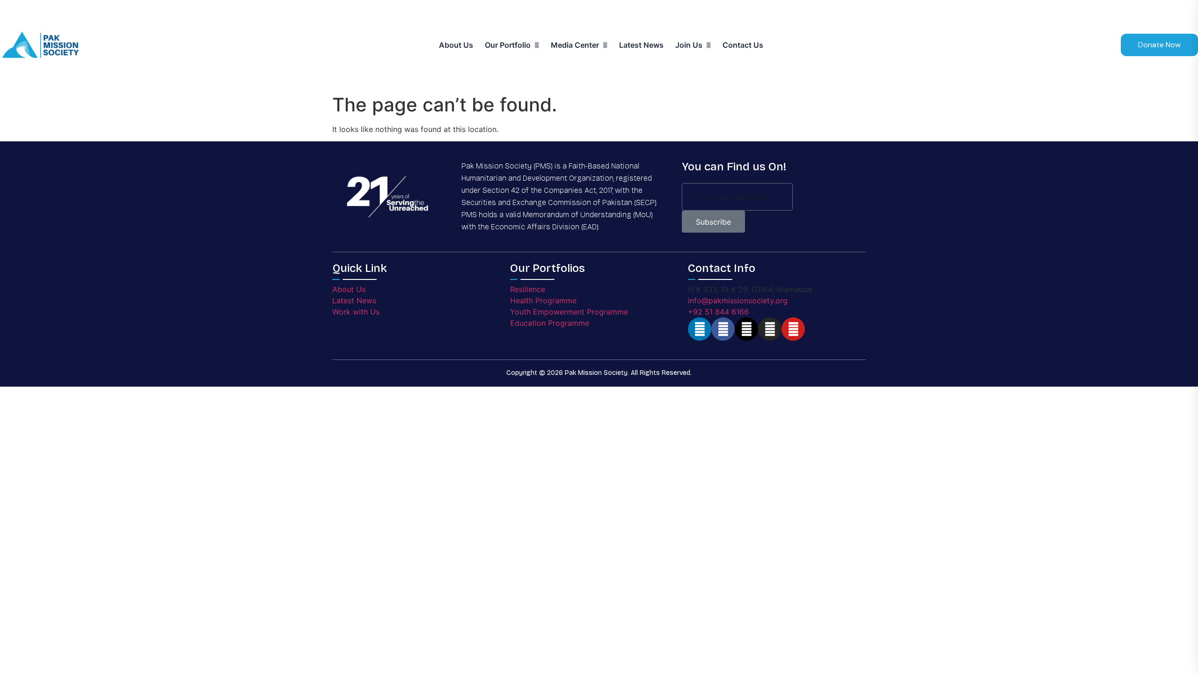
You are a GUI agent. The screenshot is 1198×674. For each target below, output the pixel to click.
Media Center (575, 45)
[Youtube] (793, 329)
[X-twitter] (746, 329)
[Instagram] (770, 329)
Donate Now (1159, 45)
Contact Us (743, 45)
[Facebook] (723, 329)
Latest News (641, 45)
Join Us (688, 45)
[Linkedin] (699, 329)
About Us (456, 45)
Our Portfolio (508, 45)
